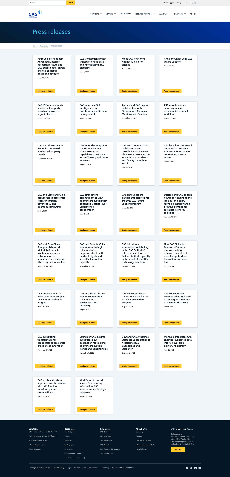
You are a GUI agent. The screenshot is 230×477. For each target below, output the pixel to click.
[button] (195, 2)
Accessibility (104, 468)
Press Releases (141, 449)
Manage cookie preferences (123, 467)
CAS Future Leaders (143, 440)
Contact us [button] (178, 449)
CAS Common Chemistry (73, 453)
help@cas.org (176, 434)
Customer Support (168, 3)
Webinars (68, 440)
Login (185, 3)
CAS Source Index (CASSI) (74, 458)
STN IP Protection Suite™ (39, 440)
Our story (139, 432)
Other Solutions (35, 449)
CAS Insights (69, 432)
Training (178, 3)
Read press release (45, 91)
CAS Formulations (107, 453)
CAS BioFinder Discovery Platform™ (43, 432)
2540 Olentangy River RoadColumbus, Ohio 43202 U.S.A (182, 442)
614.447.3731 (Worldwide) (180, 439)
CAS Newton (125, 13)
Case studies (69, 449)
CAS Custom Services (37, 445)
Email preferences (90, 468)
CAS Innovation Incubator (145, 445)
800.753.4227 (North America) (182, 436)
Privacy (77, 468)
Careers (139, 436)
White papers (69, 445)
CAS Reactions (105, 436)
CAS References (106, 440)
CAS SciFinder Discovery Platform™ (43, 436)
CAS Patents (104, 445)
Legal (69, 468)
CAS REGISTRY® (106, 432)
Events (66, 436)
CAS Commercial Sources (110, 449)
